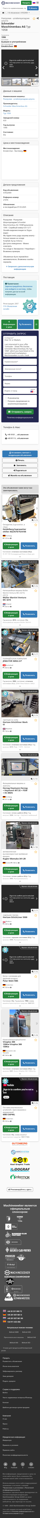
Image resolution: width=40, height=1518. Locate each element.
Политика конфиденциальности (20, 417)
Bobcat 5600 (14, 1332)
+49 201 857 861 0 (14, 1315)
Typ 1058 (7, 113)
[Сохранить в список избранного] (34, 18)
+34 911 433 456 (13, 1322)
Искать (33, 8)
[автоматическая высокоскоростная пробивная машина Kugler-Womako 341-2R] (20, 835)
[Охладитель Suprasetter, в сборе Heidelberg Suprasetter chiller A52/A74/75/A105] (20, 508)
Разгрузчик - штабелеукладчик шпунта (18, 99)
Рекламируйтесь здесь (20, 1189)
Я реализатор (13, 398)
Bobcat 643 (14, 1343)
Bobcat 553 (26, 1343)
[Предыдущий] (3, 68)
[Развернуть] (20, 556)
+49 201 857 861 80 (15, 1318)
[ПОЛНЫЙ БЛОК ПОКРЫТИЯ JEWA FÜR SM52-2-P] (20, 642)
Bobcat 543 (31, 1337)
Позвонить (27, 324)
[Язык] (34, 3)
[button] (37, 3)
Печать (20, 460)
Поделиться (21, 470)
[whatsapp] (36, 324)
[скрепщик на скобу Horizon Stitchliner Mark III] (20, 703)
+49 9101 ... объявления (17, 434)
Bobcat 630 (26, 1332)
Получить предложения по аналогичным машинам (19, 402)
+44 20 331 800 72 (14, 1311)
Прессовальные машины (14, 1337)
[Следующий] (36, 68)
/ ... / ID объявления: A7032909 (16, 13)
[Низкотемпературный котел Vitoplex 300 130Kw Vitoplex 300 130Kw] (20, 1023)
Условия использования (11, 1513)
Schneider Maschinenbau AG (15, 106)
